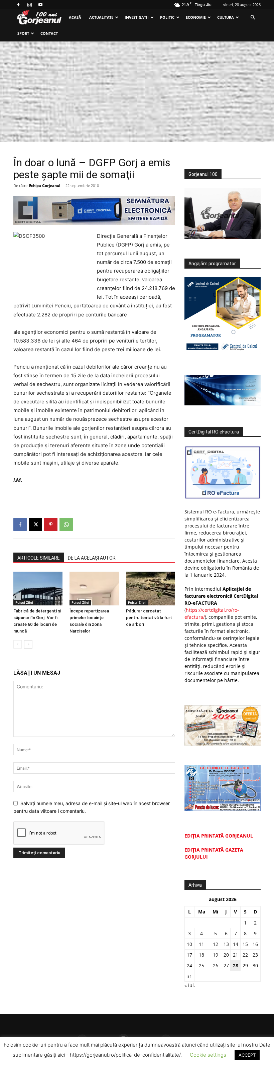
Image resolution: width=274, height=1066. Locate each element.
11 (201, 944)
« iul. (189, 985)
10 (189, 944)
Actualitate (101, 17)
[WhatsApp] (66, 524)
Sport (23, 33)
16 (255, 944)
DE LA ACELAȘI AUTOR (92, 558)
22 (245, 955)
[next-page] (28, 644)
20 (226, 955)
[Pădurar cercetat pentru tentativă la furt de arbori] (150, 588)
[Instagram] (29, 4)
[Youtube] (40, 4)
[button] (253, 17)
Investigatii (137, 17)
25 (201, 965)
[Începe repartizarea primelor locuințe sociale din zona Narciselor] (94, 588)
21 (235, 955)
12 (215, 944)
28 (235, 965)
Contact (49, 33)
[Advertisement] (137, 91)
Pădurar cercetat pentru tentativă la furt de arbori (149, 617)
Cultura (225, 17)
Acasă (75, 17)
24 (189, 965)
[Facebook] (18, 4)
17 (189, 955)
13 (226, 944)
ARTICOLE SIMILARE (38, 558)
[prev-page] (17, 644)
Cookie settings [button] (208, 1055)
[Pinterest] (50, 524)
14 (235, 944)
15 (245, 944)
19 (215, 955)
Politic (167, 17)
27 (226, 965)
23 (255, 955)
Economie (196, 17)
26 (215, 965)
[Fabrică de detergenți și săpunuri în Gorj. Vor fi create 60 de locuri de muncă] (37, 588)
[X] (35, 524)
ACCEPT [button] (247, 1055)
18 (201, 955)
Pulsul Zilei (24, 602)
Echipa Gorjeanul (44, 185)
